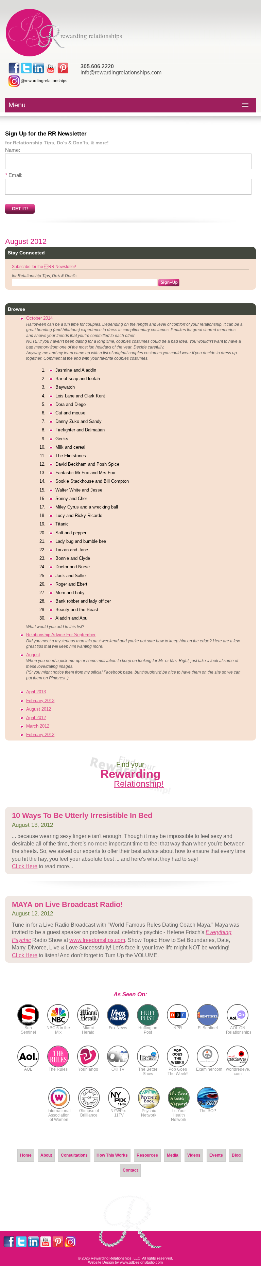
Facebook (14, 68)
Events (216, 1155)
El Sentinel (208, 1028)
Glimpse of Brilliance (89, 1113)
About (46, 1155)
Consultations (74, 1155)
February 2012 (40, 734)
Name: (12, 150)
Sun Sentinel (28, 1030)
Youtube (50, 68)
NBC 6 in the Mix (58, 1030)
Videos (194, 1155)
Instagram (70, 1241)
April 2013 (36, 691)
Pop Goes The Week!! (178, 1071)
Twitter (26, 68)
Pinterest (63, 68)
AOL (28, 1069)
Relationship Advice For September (60, 634)
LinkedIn (38, 68)
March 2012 (37, 726)
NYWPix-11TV (118, 1113)
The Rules (58, 1069)
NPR (177, 1028)
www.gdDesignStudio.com (141, 1262)
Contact (130, 1170)
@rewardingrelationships (43, 80)
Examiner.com (209, 1069)
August (33, 654)
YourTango (88, 1069)
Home (26, 1155)
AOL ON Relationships (238, 1030)
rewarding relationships (91, 35)
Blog (236, 1155)
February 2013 (40, 700)
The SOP (207, 1110)
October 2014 (39, 318)
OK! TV (117, 1069)
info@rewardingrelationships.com (121, 72)
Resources (147, 1155)
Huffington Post (147, 1030)
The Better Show (147, 1071)
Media (172, 1155)
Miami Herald (88, 1030)
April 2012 (36, 717)
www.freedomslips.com (97, 940)
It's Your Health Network (178, 1115)
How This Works (112, 1155)
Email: (13, 175)
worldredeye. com (238, 1071)
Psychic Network (148, 1113)
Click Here (24, 866)
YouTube (45, 1241)
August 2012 (38, 709)
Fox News (118, 1028)
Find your (132, 774)
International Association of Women (59, 1115)
